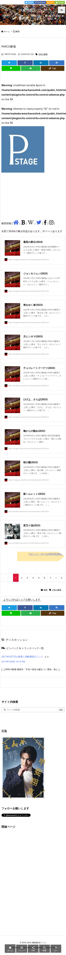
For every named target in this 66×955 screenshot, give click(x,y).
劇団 (18, 31)
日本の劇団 (43, 54)
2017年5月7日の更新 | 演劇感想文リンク (22, 656)
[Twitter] (9, 62)
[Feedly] (30, 68)
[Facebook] (25, 62)
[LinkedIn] (41, 62)
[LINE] (11, 68)
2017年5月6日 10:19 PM (13, 661)
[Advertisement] (24, 196)
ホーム (7, 31)
